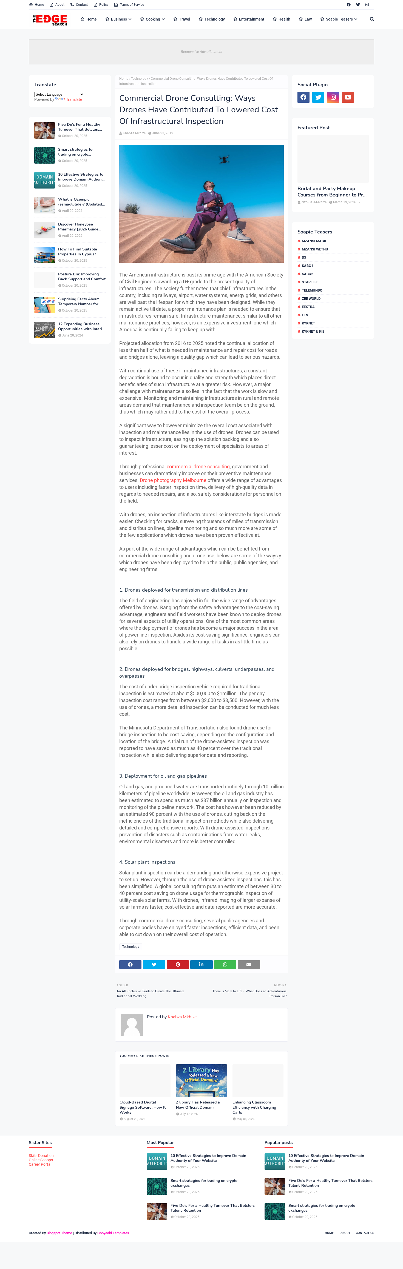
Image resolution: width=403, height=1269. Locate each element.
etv (305, 315)
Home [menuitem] (91, 19)
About (59, 5)
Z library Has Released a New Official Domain (198, 1105)
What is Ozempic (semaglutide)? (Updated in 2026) (80, 202)
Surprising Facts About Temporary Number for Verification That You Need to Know (78, 302)
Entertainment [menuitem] (251, 19)
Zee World (311, 298)
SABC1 (307, 266)
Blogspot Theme (59, 1233)
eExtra (308, 307)
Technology (139, 79)
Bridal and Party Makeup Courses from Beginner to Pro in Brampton (331, 192)
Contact (82, 5)
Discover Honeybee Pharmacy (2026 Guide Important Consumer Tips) (81, 227)
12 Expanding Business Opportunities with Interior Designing (82, 327)
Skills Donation (41, 1155)
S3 (304, 257)
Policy (103, 5)
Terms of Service (132, 5)
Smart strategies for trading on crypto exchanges (76, 152)
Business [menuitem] (119, 19)
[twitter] (358, 4)
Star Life (310, 282)
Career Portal (40, 1164)
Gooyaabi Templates (113, 1233)
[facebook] (348, 4)
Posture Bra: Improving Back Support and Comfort (82, 277)
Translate (74, 99)
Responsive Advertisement (201, 52)
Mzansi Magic (315, 241)
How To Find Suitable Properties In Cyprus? (77, 252)
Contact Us (365, 1233)
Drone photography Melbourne (173, 480)
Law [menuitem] (308, 19)
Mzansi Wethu (315, 249)
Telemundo (312, 290)
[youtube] (348, 97)
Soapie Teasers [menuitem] (339, 19)
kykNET (308, 323)
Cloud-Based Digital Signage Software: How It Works (143, 1107)
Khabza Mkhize (134, 133)
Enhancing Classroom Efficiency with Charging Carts (254, 1107)
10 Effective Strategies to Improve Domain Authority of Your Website (81, 177)
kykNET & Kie (313, 331)
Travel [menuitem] (184, 19)
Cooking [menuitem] (153, 19)
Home (39, 5)
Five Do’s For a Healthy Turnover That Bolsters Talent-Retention (79, 127)
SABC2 (307, 274)
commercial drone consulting (198, 466)
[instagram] (367, 4)
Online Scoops (41, 1160)
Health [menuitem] (284, 19)
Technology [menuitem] (215, 19)
